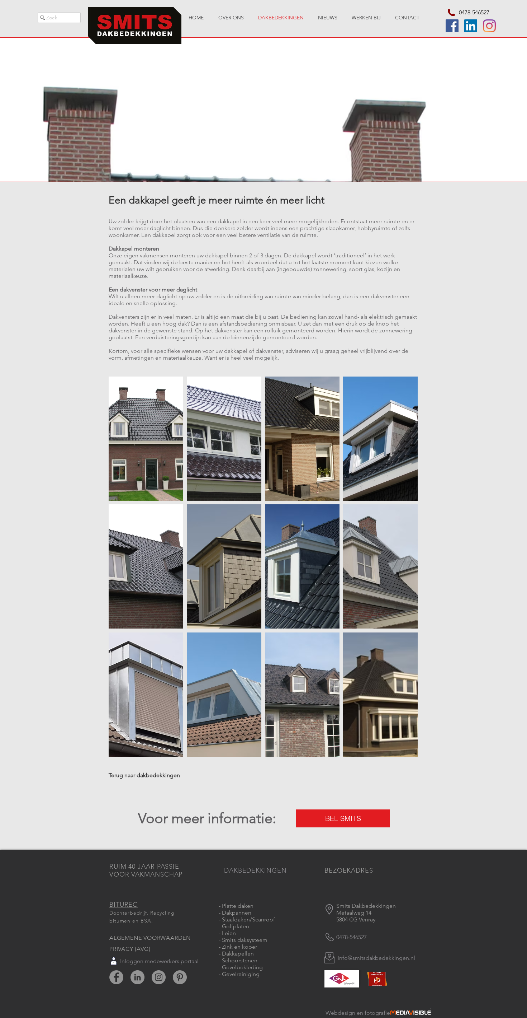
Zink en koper (239, 946)
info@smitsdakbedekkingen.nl (376, 957)
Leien (229, 933)
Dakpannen (236, 912)
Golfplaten (235, 926)
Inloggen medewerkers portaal (159, 961)
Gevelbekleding (241, 967)
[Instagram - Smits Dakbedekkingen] (159, 977)
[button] (146, 439)
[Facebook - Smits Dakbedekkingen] (116, 977)
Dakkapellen (238, 953)
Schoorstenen (239, 960)
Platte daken (237, 905)
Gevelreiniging (241, 974)
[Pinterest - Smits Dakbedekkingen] (180, 977)
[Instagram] (489, 25)
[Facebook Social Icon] (452, 25)
